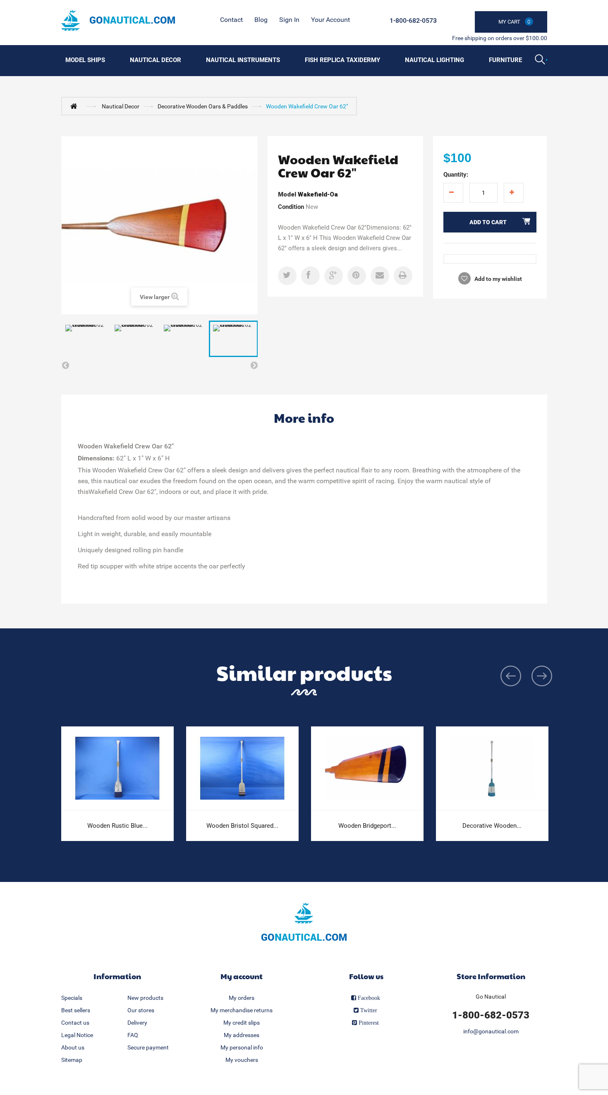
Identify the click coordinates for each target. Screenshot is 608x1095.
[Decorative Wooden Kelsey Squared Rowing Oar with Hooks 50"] (492, 768)
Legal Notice (77, 1035)
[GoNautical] (118, 20)
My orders (241, 997)
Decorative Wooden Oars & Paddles (203, 106)
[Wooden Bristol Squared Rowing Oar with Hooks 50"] (242, 768)
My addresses (241, 1035)
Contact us (75, 1022)
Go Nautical (491, 996)
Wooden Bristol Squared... (242, 825)
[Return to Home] (75, 106)
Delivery (137, 1022)
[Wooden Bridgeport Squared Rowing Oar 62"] (367, 768)
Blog (261, 20)
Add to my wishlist (497, 279)
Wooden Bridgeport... (367, 825)
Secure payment (148, 1047)
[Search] (541, 60)
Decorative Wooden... (492, 825)
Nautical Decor (155, 60)
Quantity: (455, 174)
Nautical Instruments (243, 60)
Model (287, 194)
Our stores (140, 1010)
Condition (291, 207)
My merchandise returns (242, 1010)
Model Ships (85, 60)
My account (241, 976)
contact (231, 20)
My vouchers (241, 1060)
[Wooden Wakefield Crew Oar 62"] (85, 339)
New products (145, 997)
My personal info (241, 1047)
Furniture (505, 60)
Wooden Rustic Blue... (117, 825)
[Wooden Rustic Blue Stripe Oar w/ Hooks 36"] (117, 768)
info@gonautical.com (491, 1031)
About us (72, 1047)
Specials (71, 997)
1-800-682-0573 (413, 20)
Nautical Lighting (434, 60)
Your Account (330, 20)
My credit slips (241, 1022)
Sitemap (71, 1060)
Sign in (289, 20)
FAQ (132, 1035)
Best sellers (75, 1010)
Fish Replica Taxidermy (342, 60)
